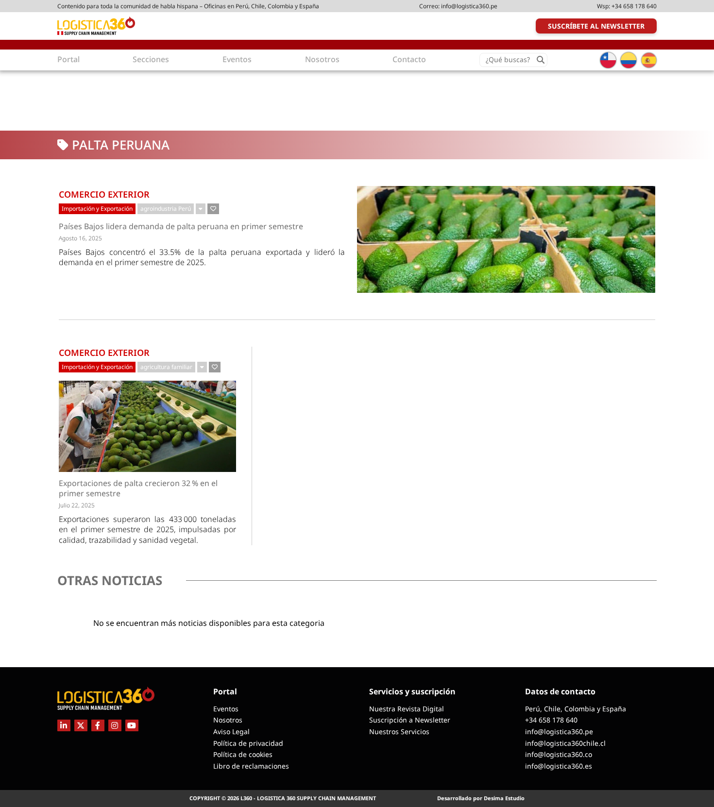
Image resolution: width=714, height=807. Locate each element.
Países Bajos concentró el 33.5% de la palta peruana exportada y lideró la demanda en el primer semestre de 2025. (202, 257)
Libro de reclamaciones (251, 766)
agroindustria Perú (165, 208)
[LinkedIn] (64, 725)
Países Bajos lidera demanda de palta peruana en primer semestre (181, 226)
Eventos (225, 708)
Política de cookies (242, 754)
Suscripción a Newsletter (409, 719)
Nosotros (227, 719)
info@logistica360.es (558, 766)
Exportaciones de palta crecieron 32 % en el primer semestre (138, 488)
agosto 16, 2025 (80, 238)
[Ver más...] (200, 208)
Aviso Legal (231, 731)
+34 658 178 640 (634, 6)
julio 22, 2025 (77, 505)
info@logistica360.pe (469, 6)
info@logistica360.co (558, 754)
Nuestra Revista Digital (406, 708)
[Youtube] (132, 725)
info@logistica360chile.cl (565, 743)
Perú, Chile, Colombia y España (575, 708)
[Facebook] (98, 725)
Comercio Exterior (104, 194)
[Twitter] (81, 725)
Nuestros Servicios (399, 731)
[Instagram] (115, 725)
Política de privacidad (248, 743)
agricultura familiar (166, 367)
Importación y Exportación (97, 208)
